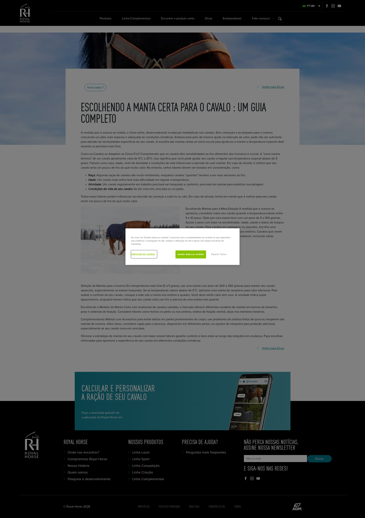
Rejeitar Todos (218, 254)
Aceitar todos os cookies (191, 254)
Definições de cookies (143, 254)
